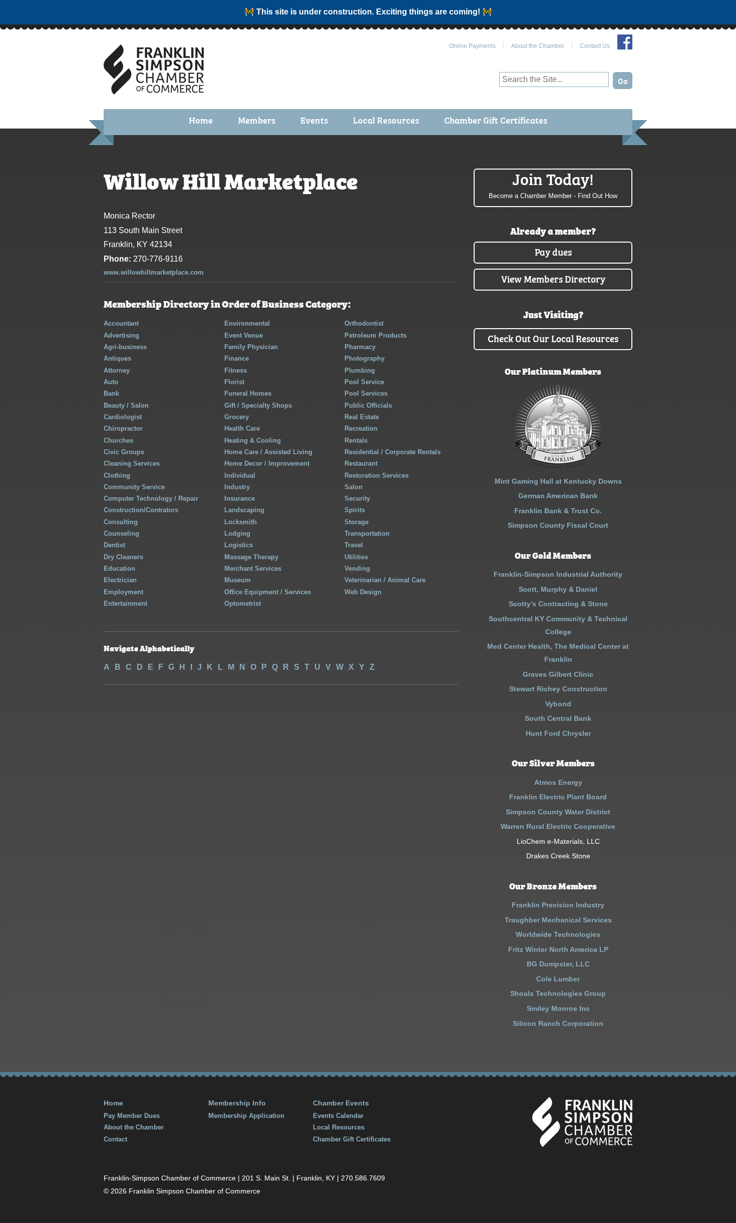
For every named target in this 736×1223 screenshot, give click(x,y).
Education (119, 568)
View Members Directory (553, 278)
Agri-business (125, 347)
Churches (118, 440)
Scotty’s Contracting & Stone (558, 604)
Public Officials (368, 405)
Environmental (247, 323)
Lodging (237, 533)
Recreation (361, 428)
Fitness (235, 370)
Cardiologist (123, 417)
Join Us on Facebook (624, 42)
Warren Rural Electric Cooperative (558, 826)
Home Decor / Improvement (266, 463)
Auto (111, 382)
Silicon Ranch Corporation (558, 1023)
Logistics (238, 545)
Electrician (120, 580)
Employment (123, 592)
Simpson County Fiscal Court (558, 525)
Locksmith (240, 522)
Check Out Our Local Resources (553, 338)
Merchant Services (252, 568)
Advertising (121, 335)
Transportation (367, 533)
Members (256, 120)
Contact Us (595, 46)
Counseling (121, 533)
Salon (353, 487)
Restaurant (361, 463)
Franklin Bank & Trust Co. (558, 511)
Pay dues (553, 251)
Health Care (242, 428)
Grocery (236, 417)
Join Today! (553, 184)
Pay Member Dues (132, 1115)
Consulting (121, 522)
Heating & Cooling (252, 440)
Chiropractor (123, 428)
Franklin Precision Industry (558, 905)
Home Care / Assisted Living (268, 452)
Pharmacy (360, 347)
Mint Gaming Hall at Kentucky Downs (558, 481)
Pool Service (364, 382)
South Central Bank (558, 718)
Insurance (239, 498)
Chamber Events (341, 1103)
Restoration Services (376, 475)
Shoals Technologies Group (558, 993)
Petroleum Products (375, 335)
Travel (353, 545)
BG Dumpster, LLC (558, 964)
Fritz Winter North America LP (558, 949)
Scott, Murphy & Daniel (558, 589)
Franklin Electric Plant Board (558, 797)
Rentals (355, 440)
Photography (364, 358)
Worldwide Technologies (558, 934)
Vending (357, 568)
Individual (239, 475)
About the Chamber (537, 46)
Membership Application (246, 1115)
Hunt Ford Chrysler (558, 733)
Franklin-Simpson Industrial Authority (558, 574)
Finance (236, 358)
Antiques (117, 358)
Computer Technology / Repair (151, 498)
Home (201, 120)
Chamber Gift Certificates (495, 120)
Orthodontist (364, 323)
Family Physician (251, 347)
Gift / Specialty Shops (258, 405)
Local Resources (386, 120)
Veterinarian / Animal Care (385, 580)
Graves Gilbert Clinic (558, 674)
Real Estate (361, 417)
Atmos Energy (558, 782)
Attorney (117, 370)
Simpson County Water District (558, 812)
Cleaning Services (132, 463)
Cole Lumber (558, 979)
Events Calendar (338, 1115)
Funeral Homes (247, 393)
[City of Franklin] (558, 466)
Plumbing (359, 370)
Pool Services (366, 393)
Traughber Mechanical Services (558, 920)
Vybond (558, 704)
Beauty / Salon (126, 405)
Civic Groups (124, 452)
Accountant (121, 323)
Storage (356, 522)
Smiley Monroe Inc (558, 1008)
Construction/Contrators (141, 510)
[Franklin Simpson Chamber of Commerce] (154, 90)
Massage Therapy (251, 557)
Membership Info (237, 1103)
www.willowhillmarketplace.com (154, 272)
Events (314, 120)
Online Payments (472, 46)
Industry (237, 487)
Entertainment (125, 603)
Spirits (354, 510)
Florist (234, 382)
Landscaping (244, 510)
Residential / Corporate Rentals (392, 452)
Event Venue (243, 335)
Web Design (363, 592)
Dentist (114, 545)
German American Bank (558, 496)
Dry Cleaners (123, 557)
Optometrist (242, 603)
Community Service (134, 487)
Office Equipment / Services (267, 592)
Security (357, 498)
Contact (115, 1139)
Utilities (356, 557)
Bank (111, 393)
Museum (237, 580)
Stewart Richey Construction (558, 689)
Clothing (117, 475)
